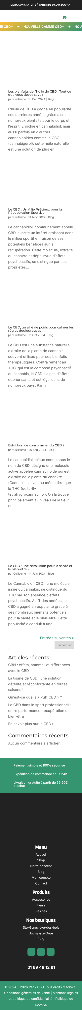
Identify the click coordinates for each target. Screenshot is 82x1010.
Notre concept (41, 866)
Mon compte (41, 877)
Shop (41, 860)
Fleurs (41, 905)
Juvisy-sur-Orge (41, 933)
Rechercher (64, 645)
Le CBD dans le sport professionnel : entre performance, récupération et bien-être (39, 711)
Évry (41, 939)
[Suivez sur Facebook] (31, 952)
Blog (51, 99)
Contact (41, 883)
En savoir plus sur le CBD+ (31, 724)
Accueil (41, 854)
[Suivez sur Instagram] (41, 952)
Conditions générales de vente (27, 993)
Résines (41, 911)
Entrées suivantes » (57, 638)
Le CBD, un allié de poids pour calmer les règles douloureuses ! (41, 328)
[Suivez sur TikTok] (51, 952)
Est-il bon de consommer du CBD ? (36, 445)
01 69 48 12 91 (41, 967)
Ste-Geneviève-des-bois (41, 927)
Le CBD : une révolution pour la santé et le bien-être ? (40, 567)
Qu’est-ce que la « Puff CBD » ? (35, 697)
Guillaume (19, 99)
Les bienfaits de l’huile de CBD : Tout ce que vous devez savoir (39, 93)
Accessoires (41, 899)
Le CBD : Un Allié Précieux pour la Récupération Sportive (35, 211)
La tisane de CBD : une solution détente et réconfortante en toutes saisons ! (38, 684)
